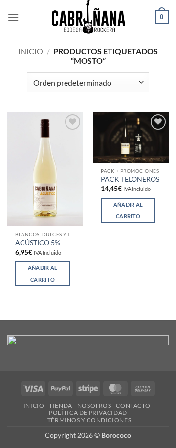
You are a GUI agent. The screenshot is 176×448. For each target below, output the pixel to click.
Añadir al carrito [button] (43, 273)
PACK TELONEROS (130, 179)
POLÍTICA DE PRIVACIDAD (88, 412)
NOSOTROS (94, 405)
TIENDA (60, 405)
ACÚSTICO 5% (37, 243)
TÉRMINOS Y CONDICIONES (89, 420)
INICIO (33, 405)
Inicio (30, 51)
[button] (13, 17)
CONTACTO (133, 405)
